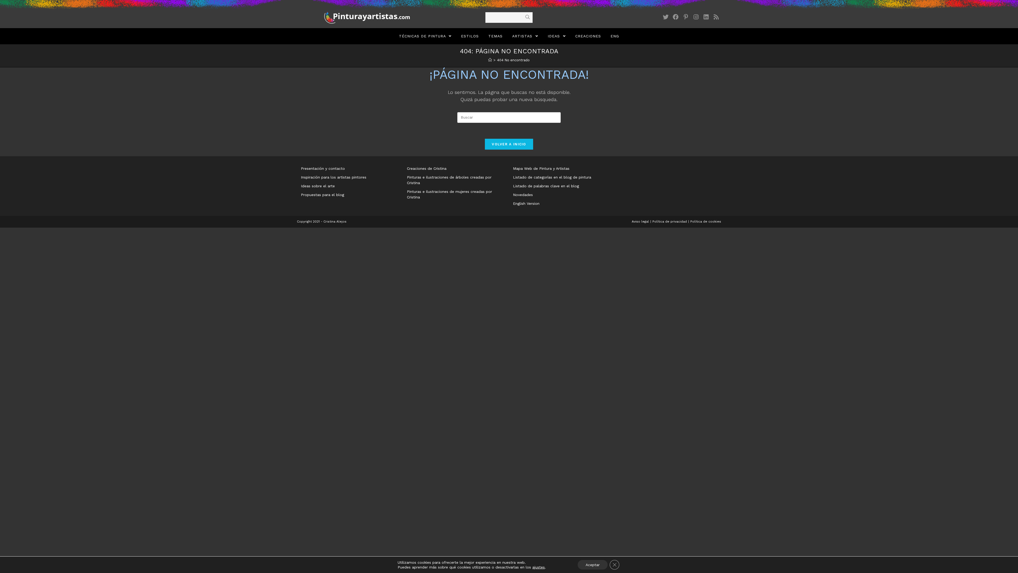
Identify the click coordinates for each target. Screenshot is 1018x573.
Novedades (523, 195)
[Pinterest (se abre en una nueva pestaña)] (686, 17)
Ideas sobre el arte (318, 186)
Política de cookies (705, 221)
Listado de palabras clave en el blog (546, 186)
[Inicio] (490, 60)
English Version (526, 203)
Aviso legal (640, 221)
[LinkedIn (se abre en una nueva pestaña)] (706, 17)
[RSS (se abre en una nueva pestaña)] (716, 17)
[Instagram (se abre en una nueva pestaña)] (696, 17)
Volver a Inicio (509, 144)
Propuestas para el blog (322, 195)
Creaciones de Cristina (426, 168)
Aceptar (593, 565)
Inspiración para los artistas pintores (333, 177)
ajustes (538, 567)
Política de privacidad (669, 221)
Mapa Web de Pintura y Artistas (541, 168)
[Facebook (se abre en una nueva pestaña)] (676, 17)
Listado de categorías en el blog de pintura (552, 177)
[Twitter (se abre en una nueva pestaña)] (666, 17)
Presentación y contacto (323, 168)
